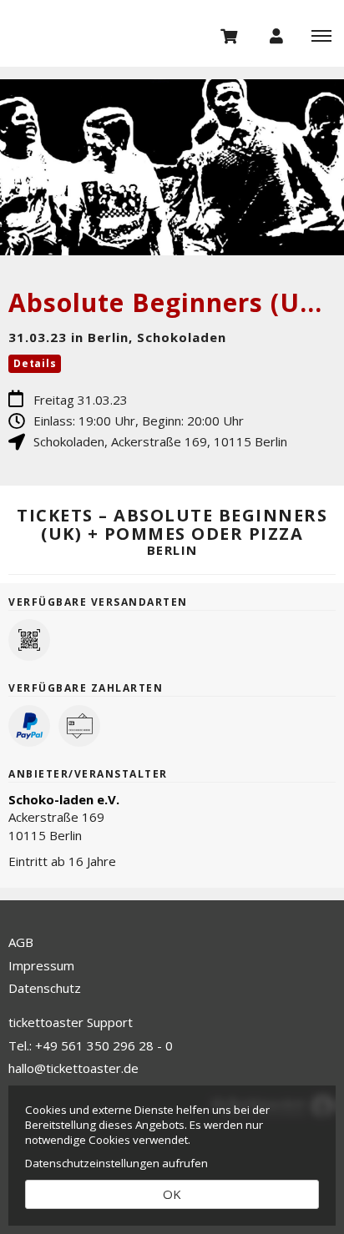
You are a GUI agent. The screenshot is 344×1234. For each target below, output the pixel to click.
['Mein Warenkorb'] (229, 35)
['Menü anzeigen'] (321, 35)
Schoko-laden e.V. (63, 799)
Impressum (41, 965)
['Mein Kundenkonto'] (276, 35)
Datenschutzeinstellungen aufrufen (116, 1163)
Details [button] (34, 363)
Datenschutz (44, 988)
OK (172, 1194)
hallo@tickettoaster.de (73, 1068)
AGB (20, 942)
